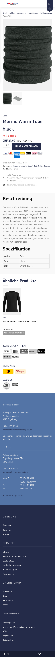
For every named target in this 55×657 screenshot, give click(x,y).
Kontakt (6, 534)
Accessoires (25, 13)
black (8, 129)
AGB (5, 631)
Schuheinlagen (10, 569)
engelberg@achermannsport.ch (17, 429)
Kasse (5, 604)
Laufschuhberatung (12, 565)
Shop (5, 596)
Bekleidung (14, 13)
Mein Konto (8, 600)
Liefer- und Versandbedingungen (19, 627)
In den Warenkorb (26, 146)
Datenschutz (9, 640)
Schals (35, 13)
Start (5, 13)
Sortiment (7, 530)
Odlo (5, 115)
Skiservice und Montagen (15, 556)
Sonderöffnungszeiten (13, 495)
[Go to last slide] (5, 312)
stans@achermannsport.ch (15, 472)
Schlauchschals (46, 13)
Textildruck (8, 574)
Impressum (8, 635)
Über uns (7, 525)
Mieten (6, 552)
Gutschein (7, 591)
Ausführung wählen (14, 333)
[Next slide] (50, 312)
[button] (7, 98)
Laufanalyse (8, 560)
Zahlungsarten (10, 622)
